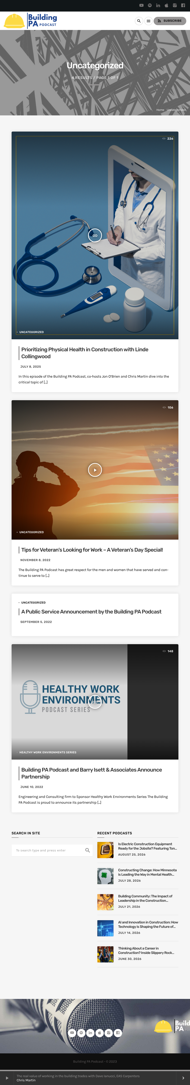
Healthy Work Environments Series (47, 752)
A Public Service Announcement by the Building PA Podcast (91, 611)
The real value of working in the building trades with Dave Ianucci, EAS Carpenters (78, 1076)
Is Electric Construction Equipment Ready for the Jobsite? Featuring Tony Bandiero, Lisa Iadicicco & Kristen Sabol (148, 846)
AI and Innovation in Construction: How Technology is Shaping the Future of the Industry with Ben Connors (148, 924)
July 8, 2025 (30, 367)
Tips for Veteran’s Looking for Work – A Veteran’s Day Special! (92, 550)
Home (160, 110)
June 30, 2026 (130, 959)
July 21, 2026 (129, 907)
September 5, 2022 (36, 622)
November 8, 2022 (35, 560)
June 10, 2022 (31, 787)
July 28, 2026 (129, 881)
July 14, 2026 (129, 933)
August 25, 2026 (132, 855)
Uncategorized (176, 110)
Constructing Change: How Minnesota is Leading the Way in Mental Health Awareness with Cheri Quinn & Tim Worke (147, 872)
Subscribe (169, 20)
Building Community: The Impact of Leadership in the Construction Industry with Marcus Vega (145, 898)
